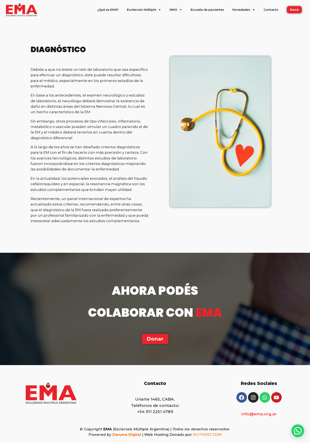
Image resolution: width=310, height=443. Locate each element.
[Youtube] (276, 397)
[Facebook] (241, 397)
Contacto (271, 10)
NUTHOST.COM (207, 434)
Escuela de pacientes (207, 10)
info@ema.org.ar (259, 414)
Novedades (241, 10)
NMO (173, 10)
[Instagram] (253, 397)
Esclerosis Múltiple (141, 10)
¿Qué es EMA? (108, 10)
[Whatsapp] (265, 397)
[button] (297, 430)
